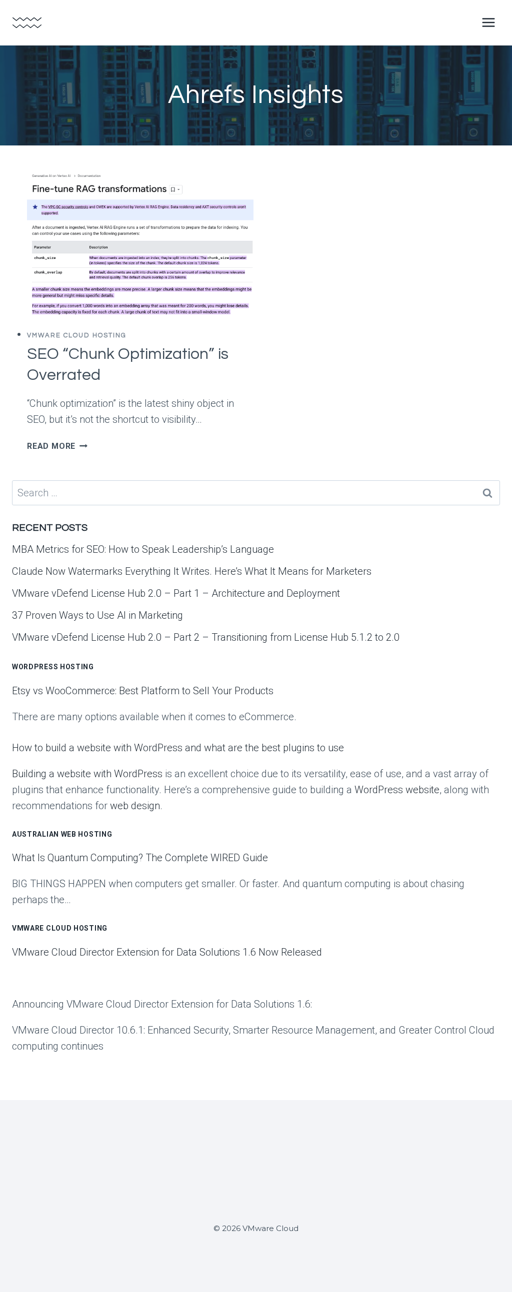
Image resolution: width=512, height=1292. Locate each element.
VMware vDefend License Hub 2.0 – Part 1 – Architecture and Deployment (176, 593)
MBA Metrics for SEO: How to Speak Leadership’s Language (143, 549)
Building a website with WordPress (87, 774)
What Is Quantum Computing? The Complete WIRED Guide (140, 858)
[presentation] (140, 244)
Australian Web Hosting (62, 834)
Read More (57, 446)
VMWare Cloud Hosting (76, 335)
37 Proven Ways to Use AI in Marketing (97, 615)
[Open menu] (488, 22)
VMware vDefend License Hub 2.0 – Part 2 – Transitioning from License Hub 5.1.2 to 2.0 (206, 637)
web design (135, 806)
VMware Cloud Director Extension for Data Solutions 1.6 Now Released (167, 952)
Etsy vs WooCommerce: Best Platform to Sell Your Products (143, 691)
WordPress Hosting (53, 667)
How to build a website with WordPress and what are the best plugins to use (178, 748)
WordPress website (397, 790)
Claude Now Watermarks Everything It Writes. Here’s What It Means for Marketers (192, 571)
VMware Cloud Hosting (60, 928)
